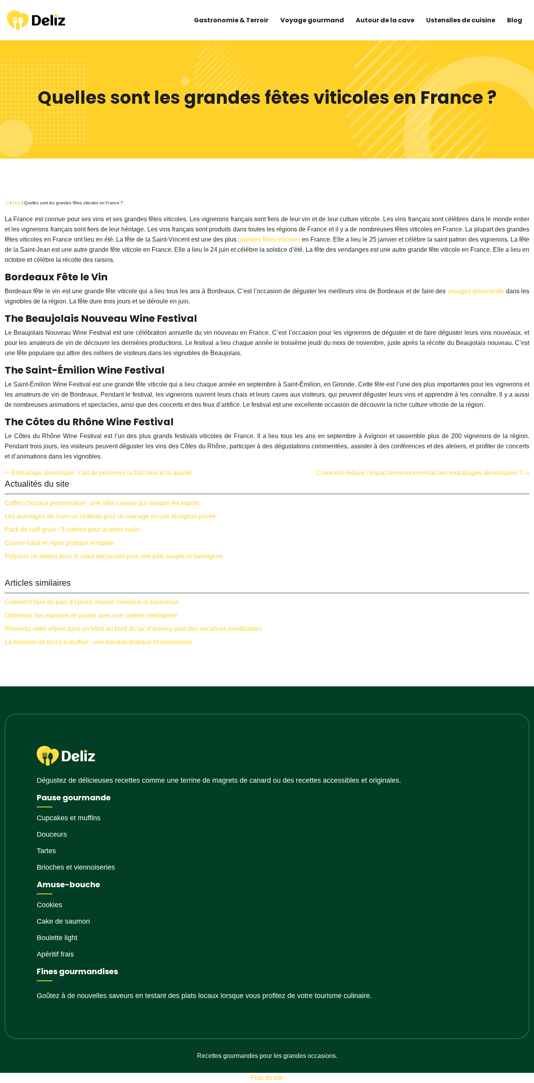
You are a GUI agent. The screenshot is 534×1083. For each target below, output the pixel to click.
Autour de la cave (385, 20)
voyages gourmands (476, 291)
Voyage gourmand (312, 20)
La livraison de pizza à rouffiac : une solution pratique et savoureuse (98, 642)
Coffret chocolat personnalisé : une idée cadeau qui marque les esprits (102, 503)
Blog (514, 20)
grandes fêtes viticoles (269, 239)
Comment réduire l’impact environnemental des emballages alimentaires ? (419, 472)
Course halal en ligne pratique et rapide (59, 543)
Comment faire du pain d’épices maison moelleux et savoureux (92, 602)
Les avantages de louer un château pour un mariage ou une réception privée (110, 516)
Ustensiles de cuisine (460, 20)
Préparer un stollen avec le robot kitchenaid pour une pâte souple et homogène (114, 556)
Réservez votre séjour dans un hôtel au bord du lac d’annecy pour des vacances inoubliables (133, 628)
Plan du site (267, 1077)
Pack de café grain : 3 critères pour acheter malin (72, 529)
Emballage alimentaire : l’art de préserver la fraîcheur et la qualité (102, 472)
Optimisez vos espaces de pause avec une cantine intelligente (91, 615)
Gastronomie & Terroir (231, 20)
